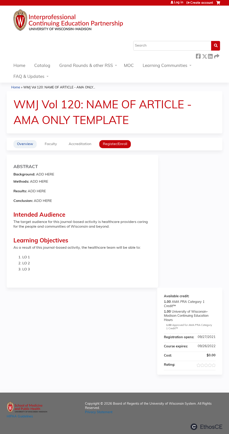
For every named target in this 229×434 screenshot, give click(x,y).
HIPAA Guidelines (20, 416)
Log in (178, 2)
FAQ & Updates (29, 77)
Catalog (42, 66)
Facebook (198, 55)
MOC (129, 66)
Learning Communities (165, 66)
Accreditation (80, 144)
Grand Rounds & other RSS (86, 66)
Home (19, 66)
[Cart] (218, 4)
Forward (216, 55)
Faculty (51, 144)
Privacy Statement (98, 412)
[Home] (81, 21)
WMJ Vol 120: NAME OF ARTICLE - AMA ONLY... (59, 87)
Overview (25, 144)
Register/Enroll (115, 144)
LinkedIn (210, 55)
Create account (201, 3)
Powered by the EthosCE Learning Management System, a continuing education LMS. (206, 426)
